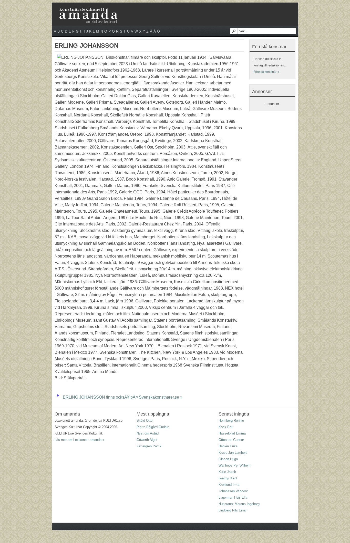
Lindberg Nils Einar (232, 510)
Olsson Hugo (228, 459)
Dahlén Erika (228, 446)
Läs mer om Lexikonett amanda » (79, 440)
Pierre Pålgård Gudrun (153, 427)
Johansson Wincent (233, 491)
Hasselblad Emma (232, 433)
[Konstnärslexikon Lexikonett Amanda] (87, 8)
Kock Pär (225, 427)
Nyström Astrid (148, 433)
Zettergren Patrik (149, 446)
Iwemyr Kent (228, 478)
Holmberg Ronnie (231, 420)
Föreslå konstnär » (266, 72)
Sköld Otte (144, 420)
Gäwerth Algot (147, 440)
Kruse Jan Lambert (233, 453)
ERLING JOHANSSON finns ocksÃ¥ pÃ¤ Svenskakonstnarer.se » (122, 397)
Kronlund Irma (229, 485)
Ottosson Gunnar (231, 440)
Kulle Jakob (227, 472)
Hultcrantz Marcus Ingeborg (239, 504)
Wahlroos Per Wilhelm (235, 465)
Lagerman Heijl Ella (233, 497)
